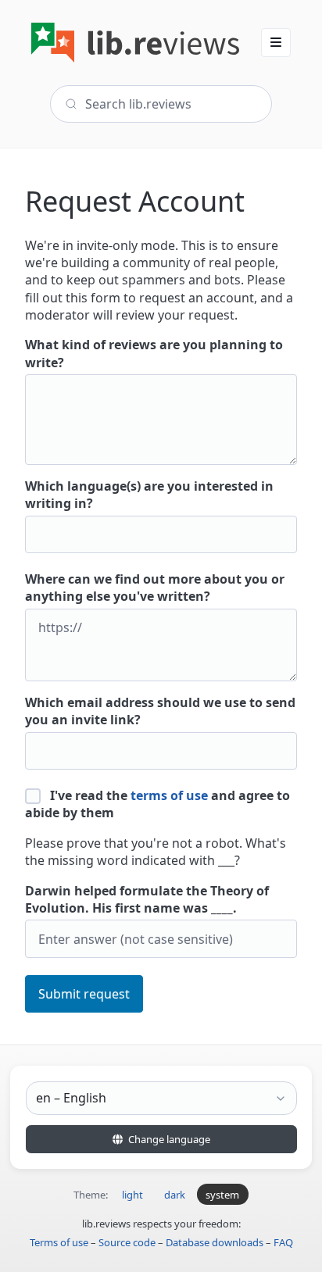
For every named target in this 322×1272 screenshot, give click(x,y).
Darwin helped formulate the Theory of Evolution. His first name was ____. (147, 899)
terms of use (169, 795)
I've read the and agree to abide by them (157, 804)
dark (174, 1195)
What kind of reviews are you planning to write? (154, 353)
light (132, 1195)
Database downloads (214, 1242)
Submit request (84, 993)
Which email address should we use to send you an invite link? (160, 711)
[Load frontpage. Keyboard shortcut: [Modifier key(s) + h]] (135, 42)
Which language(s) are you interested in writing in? (149, 494)
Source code (127, 1242)
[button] (276, 42)
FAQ (283, 1242)
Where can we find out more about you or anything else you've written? (154, 587)
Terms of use (59, 1242)
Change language (168, 1139)
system (222, 1195)
